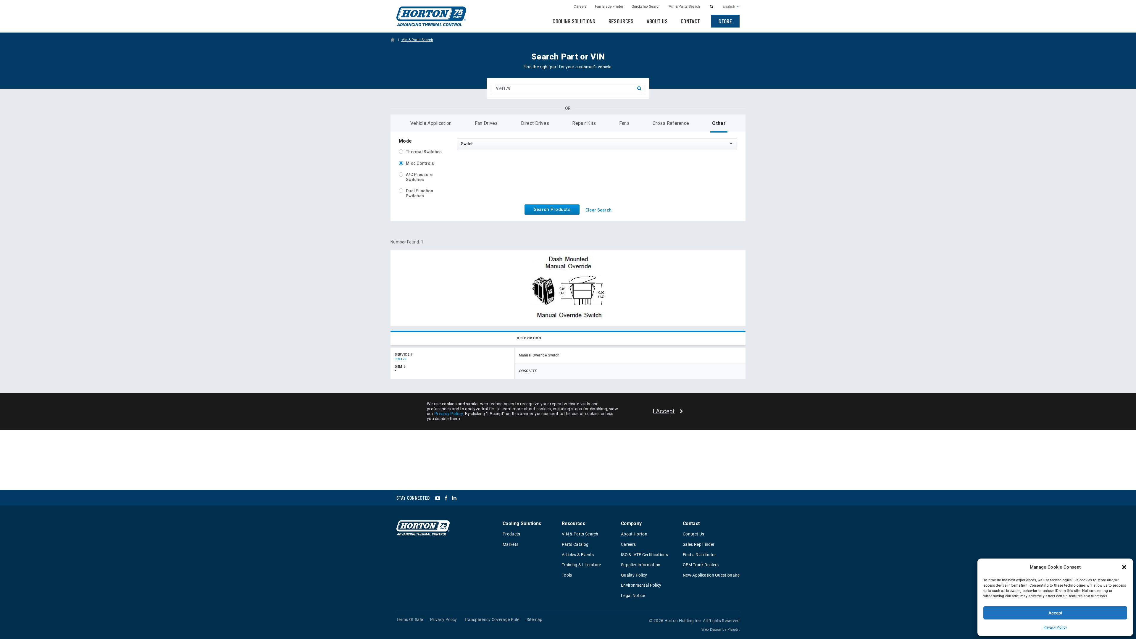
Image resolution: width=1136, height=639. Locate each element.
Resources (621, 21)
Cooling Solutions (574, 21)
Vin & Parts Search (417, 40)
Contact (690, 21)
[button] (1124, 567)
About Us (657, 21)
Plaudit (733, 629)
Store (725, 21)
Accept (1055, 613)
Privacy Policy (1055, 627)
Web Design (711, 629)
